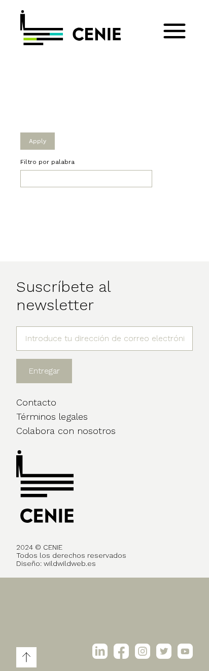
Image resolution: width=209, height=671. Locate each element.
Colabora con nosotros (66, 430)
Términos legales (52, 416)
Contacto (36, 402)
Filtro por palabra (47, 161)
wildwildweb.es (70, 563)
